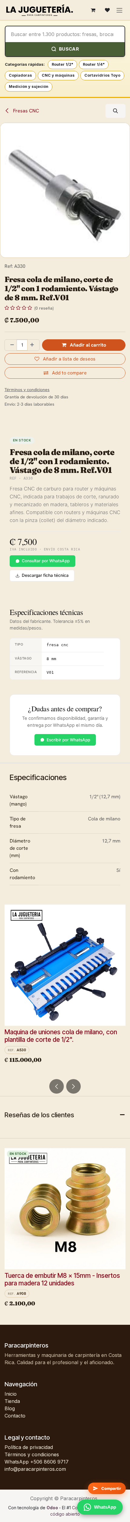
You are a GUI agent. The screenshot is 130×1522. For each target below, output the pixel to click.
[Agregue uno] (33, 345)
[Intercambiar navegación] (119, 10)
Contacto (15, 1416)
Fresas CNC (25, 111)
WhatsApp (105, 1507)
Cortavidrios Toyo (102, 75)
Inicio (11, 1394)
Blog (10, 1408)
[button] (115, 111)
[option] (65, 989)
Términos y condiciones (32, 1454)
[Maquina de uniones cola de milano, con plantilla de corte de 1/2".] (65, 965)
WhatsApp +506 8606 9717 (37, 1462)
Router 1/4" (94, 64)
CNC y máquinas (58, 75)
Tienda (12, 1401)
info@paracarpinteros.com (35, 1469)
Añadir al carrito (87, 345)
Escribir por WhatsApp (68, 739)
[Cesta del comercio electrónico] (93, 10)
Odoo (53, 1507)
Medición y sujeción (28, 86)
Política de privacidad (29, 1447)
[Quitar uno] (11, 345)
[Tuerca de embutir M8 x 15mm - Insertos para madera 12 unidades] (65, 1208)
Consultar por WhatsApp (46, 560)
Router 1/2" (62, 64)
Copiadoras (20, 75)
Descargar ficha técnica (45, 575)
